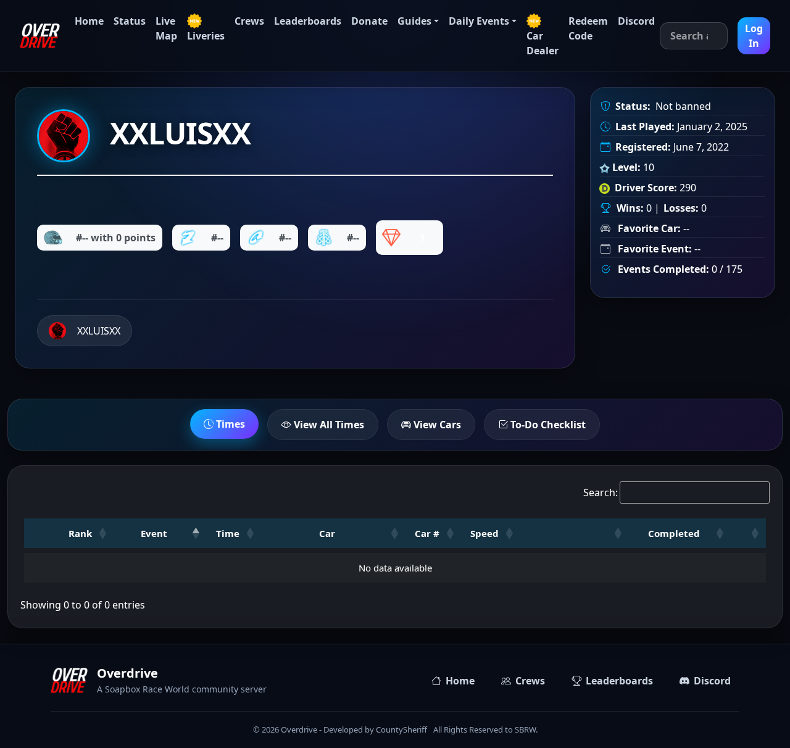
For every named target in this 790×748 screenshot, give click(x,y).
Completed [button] (674, 533)
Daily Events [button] (479, 21)
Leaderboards (307, 21)
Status (130, 21)
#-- (217, 237)
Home (89, 21)
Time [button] (227, 533)
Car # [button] (427, 533)
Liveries (206, 36)
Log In (754, 36)
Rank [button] (80, 533)
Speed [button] (484, 533)
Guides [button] (414, 21)
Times (229, 424)
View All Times (327, 424)
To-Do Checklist (547, 424)
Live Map (166, 28)
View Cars (436, 424)
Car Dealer (542, 43)
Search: (600, 492)
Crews (249, 21)
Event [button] (154, 533)
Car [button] (327, 533)
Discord (636, 21)
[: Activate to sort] (575, 533)
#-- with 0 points (116, 237)
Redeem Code (588, 28)
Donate (369, 21)
